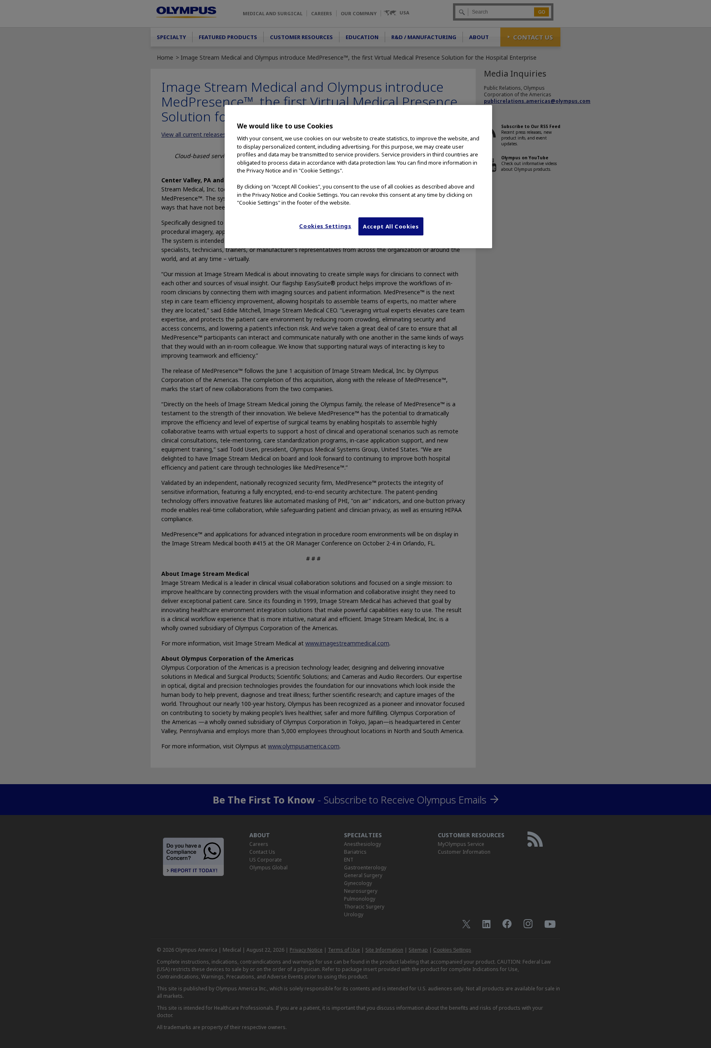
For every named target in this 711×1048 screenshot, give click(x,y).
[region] (358, 176)
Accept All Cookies (391, 226)
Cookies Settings (325, 226)
